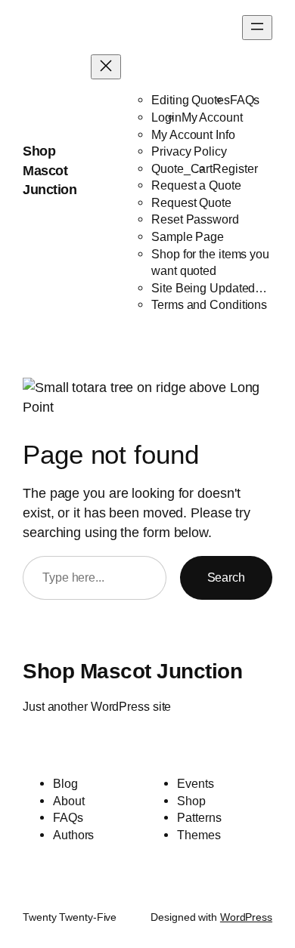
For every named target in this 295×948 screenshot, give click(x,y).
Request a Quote (196, 185)
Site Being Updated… (209, 288)
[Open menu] (257, 27)
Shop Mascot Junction (49, 170)
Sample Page (187, 236)
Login (166, 117)
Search (226, 577)
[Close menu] (106, 66)
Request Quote (191, 202)
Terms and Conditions (209, 304)
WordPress (246, 917)
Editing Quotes (190, 100)
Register (235, 168)
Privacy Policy (189, 151)
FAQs (245, 100)
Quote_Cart (182, 168)
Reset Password (195, 219)
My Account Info (193, 134)
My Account (212, 117)
